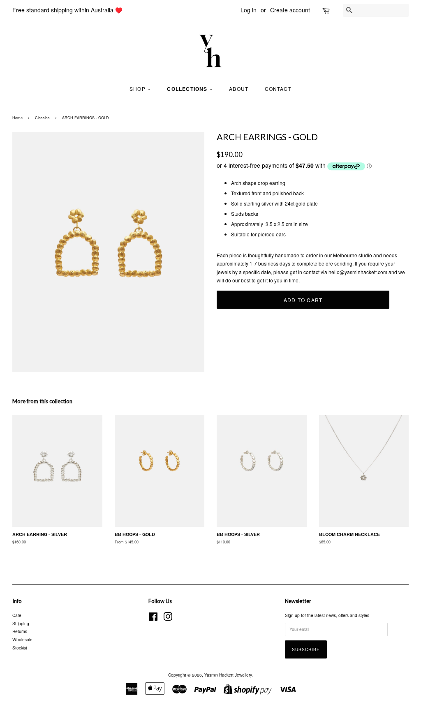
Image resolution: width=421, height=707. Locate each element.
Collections (188, 88)
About (238, 88)
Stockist (19, 648)
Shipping (20, 623)
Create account (290, 10)
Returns (19, 631)
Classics (42, 117)
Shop (138, 88)
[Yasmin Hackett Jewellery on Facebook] (153, 618)
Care (16, 615)
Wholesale (22, 639)
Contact (278, 88)
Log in (249, 10)
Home (17, 117)
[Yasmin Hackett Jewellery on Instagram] (167, 618)
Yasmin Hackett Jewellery (228, 675)
